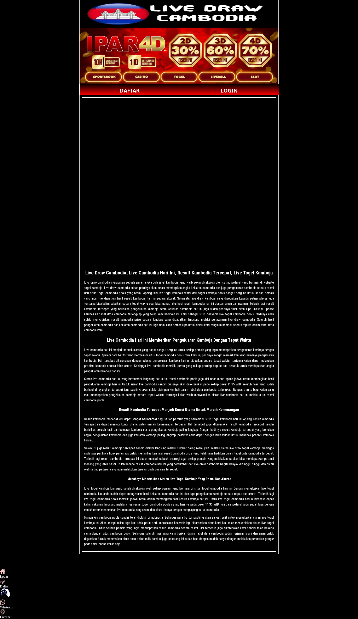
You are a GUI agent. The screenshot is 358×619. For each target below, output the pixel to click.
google (269, 539)
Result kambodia (94, 419)
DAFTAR (130, 90)
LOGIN (229, 90)
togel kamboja (100, 488)
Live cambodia (93, 350)
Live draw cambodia (97, 282)
